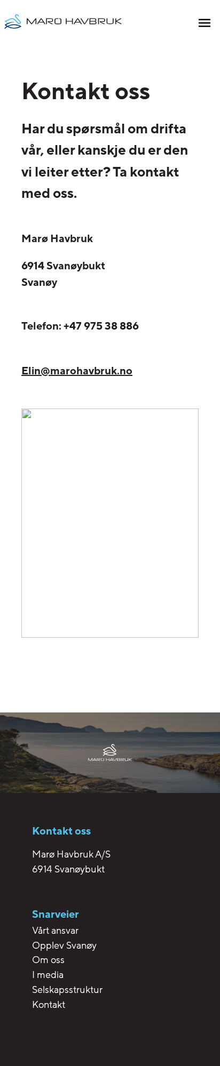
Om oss (48, 959)
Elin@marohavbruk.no (76, 371)
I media (48, 974)
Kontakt (48, 1004)
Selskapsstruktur (67, 989)
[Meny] (204, 24)
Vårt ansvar (55, 930)
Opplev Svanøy (64, 945)
